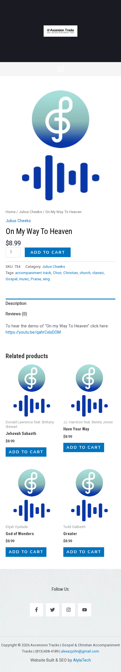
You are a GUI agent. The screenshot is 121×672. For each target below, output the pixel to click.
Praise (36, 279)
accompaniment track (33, 273)
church (85, 273)
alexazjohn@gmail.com (80, 651)
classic (98, 273)
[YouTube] (84, 609)
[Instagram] (68, 609)
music (24, 279)
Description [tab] (16, 303)
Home (10, 212)
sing (46, 279)
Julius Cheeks (30, 212)
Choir (57, 273)
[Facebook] (36, 609)
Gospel (11, 279)
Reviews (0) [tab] (16, 313)
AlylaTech (82, 660)
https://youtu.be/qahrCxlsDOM (33, 332)
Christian (70, 273)
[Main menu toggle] (60, 69)
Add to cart (47, 252)
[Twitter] (52, 609)
